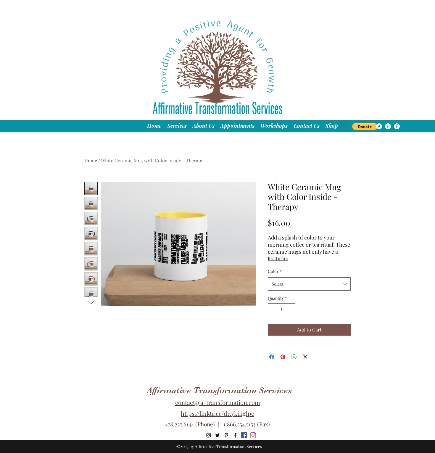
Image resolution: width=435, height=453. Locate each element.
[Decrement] (272, 309)
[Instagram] (209, 435)
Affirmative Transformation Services (219, 390)
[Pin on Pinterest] (282, 356)
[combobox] (309, 283)
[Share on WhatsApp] (294, 356)
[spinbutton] (281, 309)
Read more (278, 258)
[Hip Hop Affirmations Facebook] (244, 435)
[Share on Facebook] (271, 356)
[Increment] (290, 309)
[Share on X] (305, 356)
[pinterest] (388, 126)
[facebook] (397, 126)
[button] (364, 126)
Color (275, 271)
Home (90, 160)
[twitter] (379, 126)
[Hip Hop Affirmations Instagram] (253, 435)
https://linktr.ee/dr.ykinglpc (217, 413)
